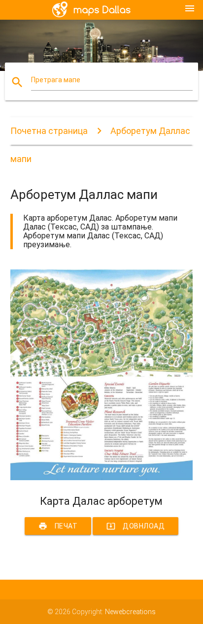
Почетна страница (49, 131)
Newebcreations (130, 612)
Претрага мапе (55, 80)
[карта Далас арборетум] (101, 478)
